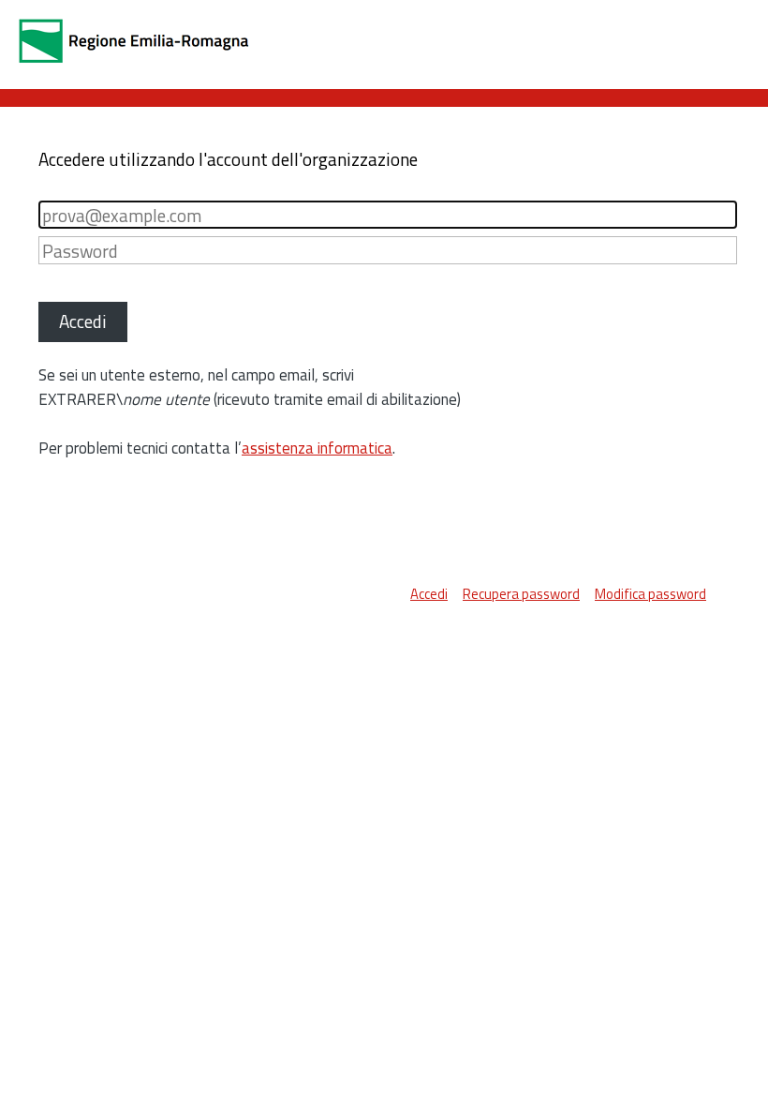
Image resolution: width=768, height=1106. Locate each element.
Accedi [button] (83, 321)
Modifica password (650, 594)
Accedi (429, 594)
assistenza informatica (317, 448)
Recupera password (521, 594)
